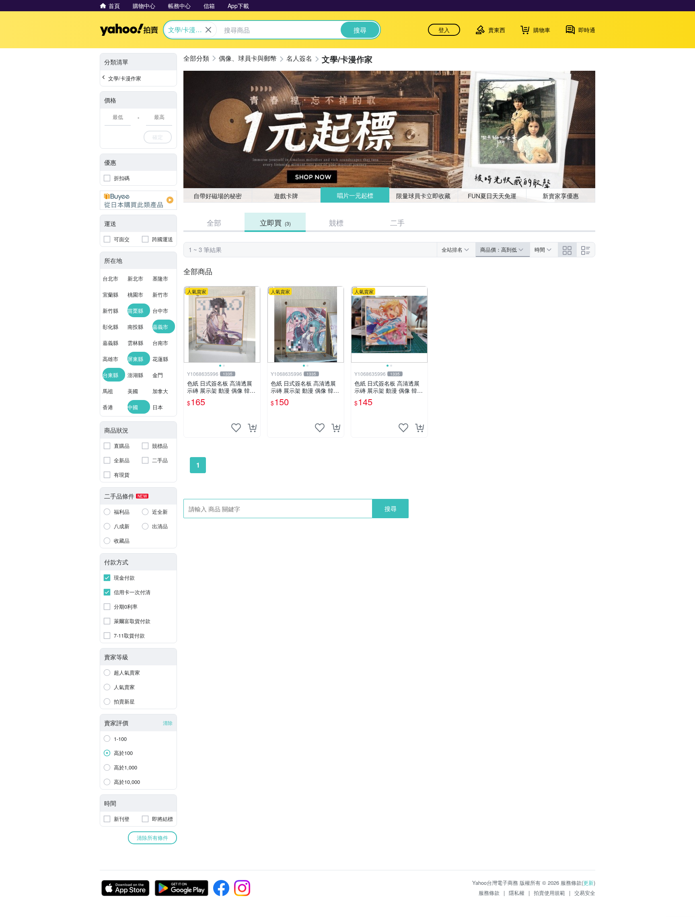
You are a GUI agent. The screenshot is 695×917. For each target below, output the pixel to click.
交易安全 (584, 892)
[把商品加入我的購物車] (252, 428)
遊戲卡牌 (286, 195)
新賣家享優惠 (561, 195)
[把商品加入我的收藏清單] (236, 428)
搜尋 (391, 508)
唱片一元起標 (355, 195)
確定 (157, 137)
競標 (336, 222)
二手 (397, 222)
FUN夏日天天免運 (492, 195)
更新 (588, 882)
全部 (214, 222)
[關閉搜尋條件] (208, 30)
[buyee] (138, 200)
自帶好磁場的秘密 (217, 195)
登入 (444, 30)
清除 (168, 722)
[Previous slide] (189, 324)
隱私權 (516, 892)
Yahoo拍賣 (129, 29)
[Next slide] (255, 324)
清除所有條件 (152, 837)
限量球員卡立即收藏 (423, 195)
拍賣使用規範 (549, 892)
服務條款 (489, 892)
